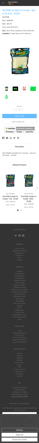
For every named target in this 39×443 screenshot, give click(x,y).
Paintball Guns (19, 276)
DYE (19, 367)
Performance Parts (19, 296)
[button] (19, 130)
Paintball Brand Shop (20, 314)
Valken (19, 365)
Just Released (19, 274)
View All (19, 376)
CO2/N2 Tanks (20, 283)
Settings (19, 430)
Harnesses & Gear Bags (19, 289)
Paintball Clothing (20, 287)
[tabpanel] (10, 188)
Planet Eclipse (19, 362)
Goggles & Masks (19, 280)
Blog (19, 257)
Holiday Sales (19, 310)
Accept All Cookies (19, 439)
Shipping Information (19, 251)
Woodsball (19, 299)
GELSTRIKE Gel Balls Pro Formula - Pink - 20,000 (10, 197)
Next (37, 188)
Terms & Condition (19, 337)
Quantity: (19, 106)
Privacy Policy (19, 248)
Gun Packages (19, 278)
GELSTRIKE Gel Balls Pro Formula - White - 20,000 (29, 198)
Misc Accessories (19, 303)
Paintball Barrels (19, 294)
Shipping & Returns (19, 333)
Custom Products (20, 369)
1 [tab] (18, 210)
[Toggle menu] (3, 3)
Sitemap (19, 260)
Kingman (20, 358)
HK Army (19, 360)
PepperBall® (19, 301)
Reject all (19, 435)
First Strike (19, 374)
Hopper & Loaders (19, 285)
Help (19, 330)
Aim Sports (19, 371)
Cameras (20, 305)
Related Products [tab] (19, 165)
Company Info (19, 253)
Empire (19, 353)
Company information (19, 342)
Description (19, 147)
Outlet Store (19, 312)
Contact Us (19, 255)
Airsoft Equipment (19, 317)
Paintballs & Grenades (19, 292)
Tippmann (19, 356)
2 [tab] (21, 210)
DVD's (19, 308)
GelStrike (19, 271)
